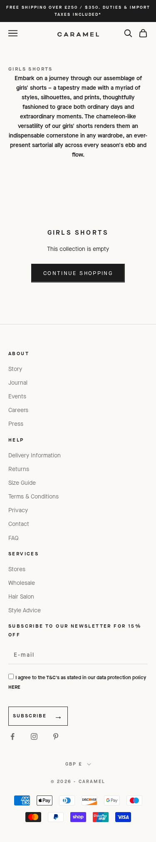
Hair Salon (21, 597)
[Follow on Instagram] (34, 736)
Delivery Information (34, 455)
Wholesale (21, 583)
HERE (14, 687)
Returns (18, 469)
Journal (17, 383)
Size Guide (22, 483)
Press (15, 424)
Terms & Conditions (33, 497)
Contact (18, 524)
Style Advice (24, 610)
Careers (18, 410)
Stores (16, 569)
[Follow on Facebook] (12, 736)
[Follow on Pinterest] (56, 736)
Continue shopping (78, 273)
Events (17, 396)
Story (15, 369)
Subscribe (30, 715)
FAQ (13, 538)
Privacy (18, 510)
